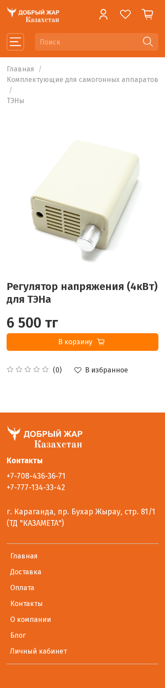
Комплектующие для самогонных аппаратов (82, 79)
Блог (18, 635)
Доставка (25, 572)
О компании (30, 619)
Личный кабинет (38, 651)
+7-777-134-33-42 (36, 487)
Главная (20, 69)
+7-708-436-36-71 (36, 476)
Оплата (22, 588)
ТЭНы (15, 101)
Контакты (26, 603)
